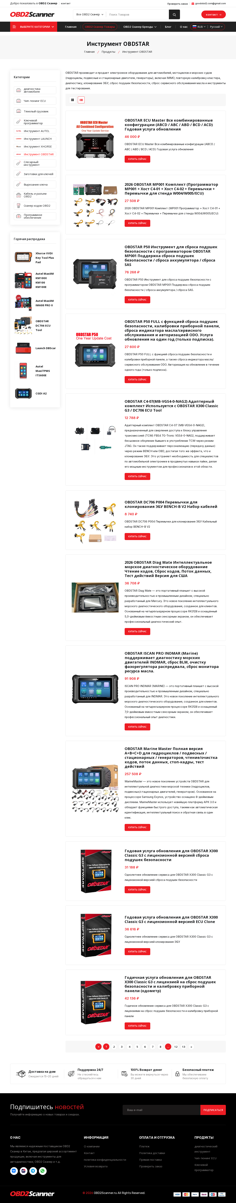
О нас (184, 26)
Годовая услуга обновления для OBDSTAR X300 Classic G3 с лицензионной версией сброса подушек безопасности (171, 855)
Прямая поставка (150, 1159)
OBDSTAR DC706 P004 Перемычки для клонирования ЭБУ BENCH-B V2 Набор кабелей (171, 504)
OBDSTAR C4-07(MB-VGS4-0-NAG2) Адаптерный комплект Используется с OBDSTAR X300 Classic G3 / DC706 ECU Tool (171, 406)
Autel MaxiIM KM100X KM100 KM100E (45, 280)
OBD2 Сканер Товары (100, 26)
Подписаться (213, 1110)
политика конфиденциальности (105, 1159)
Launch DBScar (46, 348)
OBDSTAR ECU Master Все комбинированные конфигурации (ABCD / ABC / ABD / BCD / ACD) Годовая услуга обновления (169, 124)
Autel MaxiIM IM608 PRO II (45, 303)
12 (176, 1046)
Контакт (89, 1153)
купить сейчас (137, 159)
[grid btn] (72, 99)
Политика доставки (152, 1153)
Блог (168, 26)
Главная (71, 26)
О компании (92, 1146)
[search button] (174, 14)
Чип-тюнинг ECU (205, 1158)
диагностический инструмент (206, 1148)
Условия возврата (95, 1166)
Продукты (108, 51)
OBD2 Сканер (48, 3)
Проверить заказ (177, 4)
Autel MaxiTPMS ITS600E (43, 370)
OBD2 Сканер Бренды (138, 26)
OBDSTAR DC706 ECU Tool (43, 325)
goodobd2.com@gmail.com (210, 3)
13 (183, 1046)
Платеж (144, 1146)
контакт (66, 3)
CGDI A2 (41, 393)
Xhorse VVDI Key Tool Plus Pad (45, 257)
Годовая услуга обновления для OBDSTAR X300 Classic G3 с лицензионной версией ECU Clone (171, 919)
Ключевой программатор (204, 1167)
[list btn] (81, 99)
